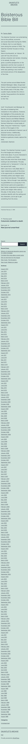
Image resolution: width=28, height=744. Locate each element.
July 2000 (4, 663)
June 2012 (4, 329)
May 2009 (4, 416)
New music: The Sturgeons (9, 260)
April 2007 (4, 474)
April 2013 (4, 306)
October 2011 (5, 348)
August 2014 (4, 269)
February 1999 (5, 702)
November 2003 (5, 569)
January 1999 (5, 705)
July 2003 (4, 579)
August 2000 (4, 660)
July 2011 (3, 355)
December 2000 (5, 651)
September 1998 (5, 714)
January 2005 (5, 537)
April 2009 (4, 418)
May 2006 (4, 499)
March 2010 (4, 392)
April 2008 (4, 446)
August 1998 (4, 716)
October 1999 (5, 684)
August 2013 (4, 297)
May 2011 (3, 360)
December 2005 (5, 511)
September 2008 (6, 434)
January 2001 (5, 649)
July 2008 (4, 439)
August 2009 (4, 409)
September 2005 (6, 518)
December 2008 (5, 427)
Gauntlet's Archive (9, 731)
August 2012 (4, 325)
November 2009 (5, 402)
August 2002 (4, 604)
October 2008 (5, 432)
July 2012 (3, 327)
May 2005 (4, 527)
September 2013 (5, 294)
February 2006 (5, 506)
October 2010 (5, 376)
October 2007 (5, 460)
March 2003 (4, 588)
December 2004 (5, 539)
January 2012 (5, 341)
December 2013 (5, 287)
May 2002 (4, 611)
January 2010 (5, 397)
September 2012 (5, 322)
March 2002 (4, 616)
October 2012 (5, 320)
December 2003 (5, 567)
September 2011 (5, 350)
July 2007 (4, 467)
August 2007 (4, 465)
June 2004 (4, 553)
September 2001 (5, 630)
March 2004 (4, 560)
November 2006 (5, 486)
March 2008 (4, 448)
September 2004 (6, 546)
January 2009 (5, 425)
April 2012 (4, 334)
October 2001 (5, 628)
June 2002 (4, 609)
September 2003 (6, 574)
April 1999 (4, 698)
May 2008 (4, 444)
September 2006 (6, 490)
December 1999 (5, 679)
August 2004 (4, 548)
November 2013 (5, 290)
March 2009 (4, 420)
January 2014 (5, 285)
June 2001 (4, 637)
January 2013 (5, 313)
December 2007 (5, 455)
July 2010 (3, 383)
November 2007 (5, 458)
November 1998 (5, 709)
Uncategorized (5, 723)
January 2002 (5, 621)
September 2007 (6, 462)
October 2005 (5, 516)
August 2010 (4, 381)
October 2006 (5, 488)
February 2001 (5, 646)
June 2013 (4, 301)
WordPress (16, 738)
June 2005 (4, 525)
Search (3, 241)
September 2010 (5, 378)
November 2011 (5, 346)
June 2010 (4, 385)
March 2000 (4, 672)
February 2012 (5, 339)
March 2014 (4, 280)
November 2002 (5, 597)
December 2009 (5, 399)
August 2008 (4, 437)
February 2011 (5, 367)
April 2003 (4, 586)
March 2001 (4, 644)
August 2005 (4, 520)
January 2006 (5, 509)
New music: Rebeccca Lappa (9, 262)
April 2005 (4, 530)
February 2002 (5, 618)
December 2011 (5, 343)
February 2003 (5, 590)
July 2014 (4, 271)
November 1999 (5, 681)
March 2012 (4, 336)
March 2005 (4, 532)
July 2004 (4, 551)
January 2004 (5, 565)
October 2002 (5, 600)
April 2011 (4, 362)
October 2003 (5, 572)
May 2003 (4, 583)
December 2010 (5, 371)
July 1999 (3, 691)
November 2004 (5, 541)
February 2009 (5, 423)
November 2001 (5, 625)
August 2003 (4, 576)
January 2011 (5, 369)
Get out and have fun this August (10, 257)
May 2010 (4, 388)
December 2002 (5, 595)
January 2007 (5, 481)
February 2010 (5, 395)
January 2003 (5, 593)
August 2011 (4, 353)
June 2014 (4, 273)
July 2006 (4, 495)
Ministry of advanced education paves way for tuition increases (13, 252)
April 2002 (4, 614)
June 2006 (4, 497)
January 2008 (5, 453)
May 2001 (4, 639)
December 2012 (5, 315)
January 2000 (5, 677)
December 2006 (5, 483)
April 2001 (4, 642)
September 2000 (6, 658)
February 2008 (5, 451)
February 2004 (5, 562)
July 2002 (4, 607)
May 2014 (4, 276)
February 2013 (5, 311)
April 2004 (4, 558)
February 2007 (5, 479)
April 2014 (4, 278)
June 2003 (4, 581)
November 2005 (5, 514)
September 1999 (5, 686)
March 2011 (4, 364)
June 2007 (4, 469)
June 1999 (4, 693)
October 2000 (5, 656)
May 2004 (4, 555)
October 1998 (5, 712)
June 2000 (4, 665)
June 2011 (4, 357)
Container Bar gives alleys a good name (12, 255)
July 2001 (3, 635)
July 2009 (4, 411)
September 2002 (6, 602)
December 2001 (5, 623)
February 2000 (5, 674)
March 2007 (4, 476)
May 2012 (4, 332)
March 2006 (4, 504)
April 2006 (4, 502)
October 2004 (5, 544)
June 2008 (4, 441)
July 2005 (4, 523)
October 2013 (5, 292)
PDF (2, 735)
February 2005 (5, 534)
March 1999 (4, 700)
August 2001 (4, 632)
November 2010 (5, 374)
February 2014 (5, 283)
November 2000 (5, 653)
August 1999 (4, 688)
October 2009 (5, 404)
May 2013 (4, 304)
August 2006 (4, 493)
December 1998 (5, 707)
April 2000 (4, 670)
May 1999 (4, 695)
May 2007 (4, 472)
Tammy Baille (7, 33)
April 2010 (4, 390)
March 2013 (4, 308)
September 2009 (6, 406)
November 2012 (5, 318)
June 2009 (4, 413)
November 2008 (5, 430)
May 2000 (4, 667)
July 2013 (3, 299)
